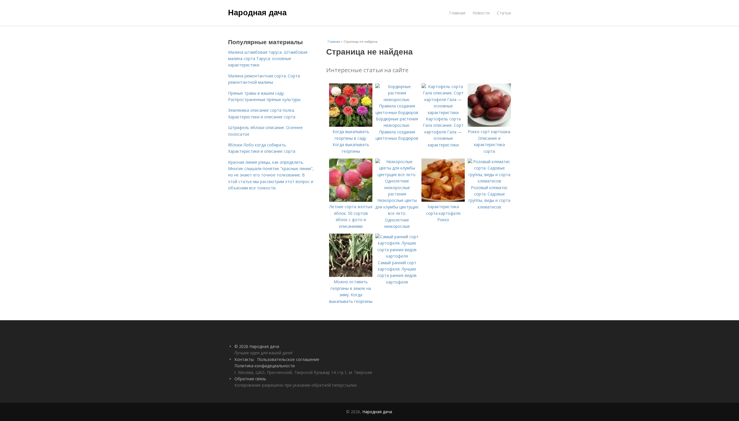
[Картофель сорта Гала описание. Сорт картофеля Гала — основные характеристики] (443, 112)
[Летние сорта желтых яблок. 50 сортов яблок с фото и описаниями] (350, 200)
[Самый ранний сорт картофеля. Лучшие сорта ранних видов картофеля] (397, 256)
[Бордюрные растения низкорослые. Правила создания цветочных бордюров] (397, 112)
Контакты (244, 359)
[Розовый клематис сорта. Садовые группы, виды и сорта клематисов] (489, 181)
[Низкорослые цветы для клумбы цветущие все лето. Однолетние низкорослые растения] (397, 194)
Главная (457, 13)
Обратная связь (250, 378)
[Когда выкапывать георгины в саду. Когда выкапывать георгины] (350, 125)
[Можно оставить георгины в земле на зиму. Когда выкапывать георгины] (350, 275)
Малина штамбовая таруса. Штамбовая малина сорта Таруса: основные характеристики (267, 58)
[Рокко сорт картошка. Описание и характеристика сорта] (489, 125)
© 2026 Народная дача (256, 346)
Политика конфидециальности (264, 365)
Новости (481, 13)
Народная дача (257, 12)
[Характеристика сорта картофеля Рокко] (443, 200)
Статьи (504, 13)
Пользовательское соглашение (288, 359)
